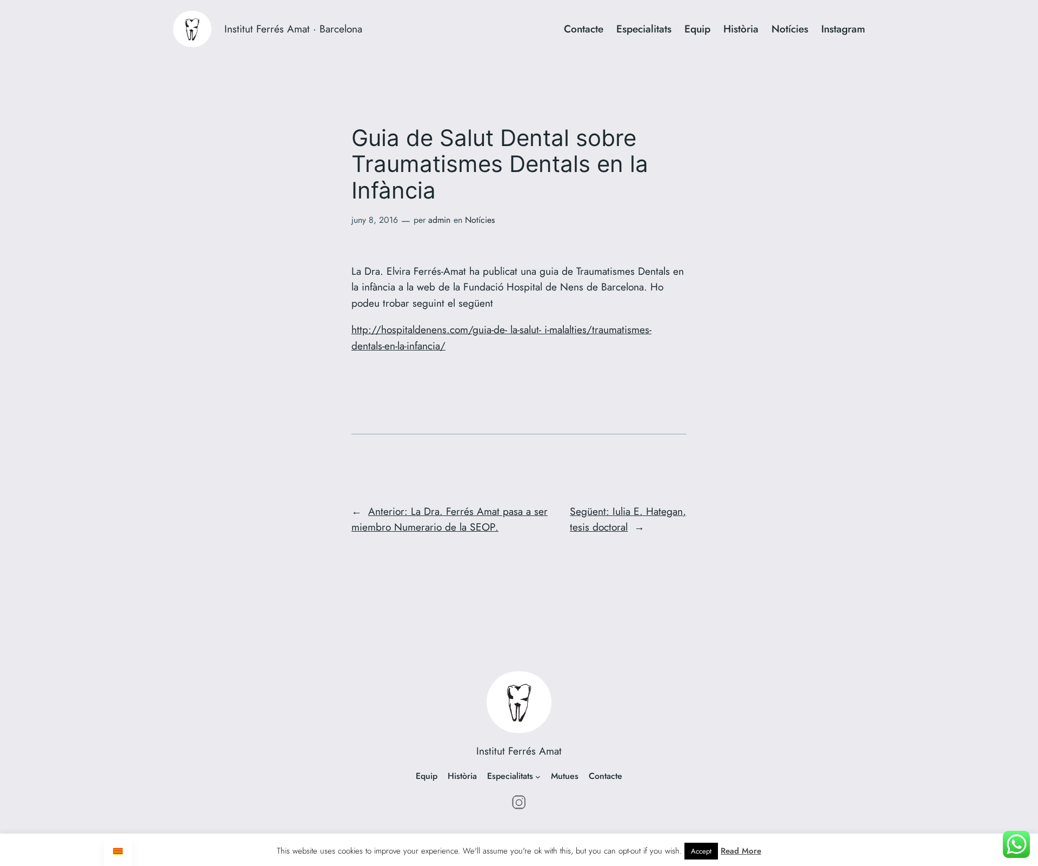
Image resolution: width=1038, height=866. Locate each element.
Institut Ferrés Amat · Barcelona (293, 28)
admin (439, 220)
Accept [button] (701, 851)
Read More (741, 851)
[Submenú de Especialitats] (538, 776)
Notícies (480, 220)
